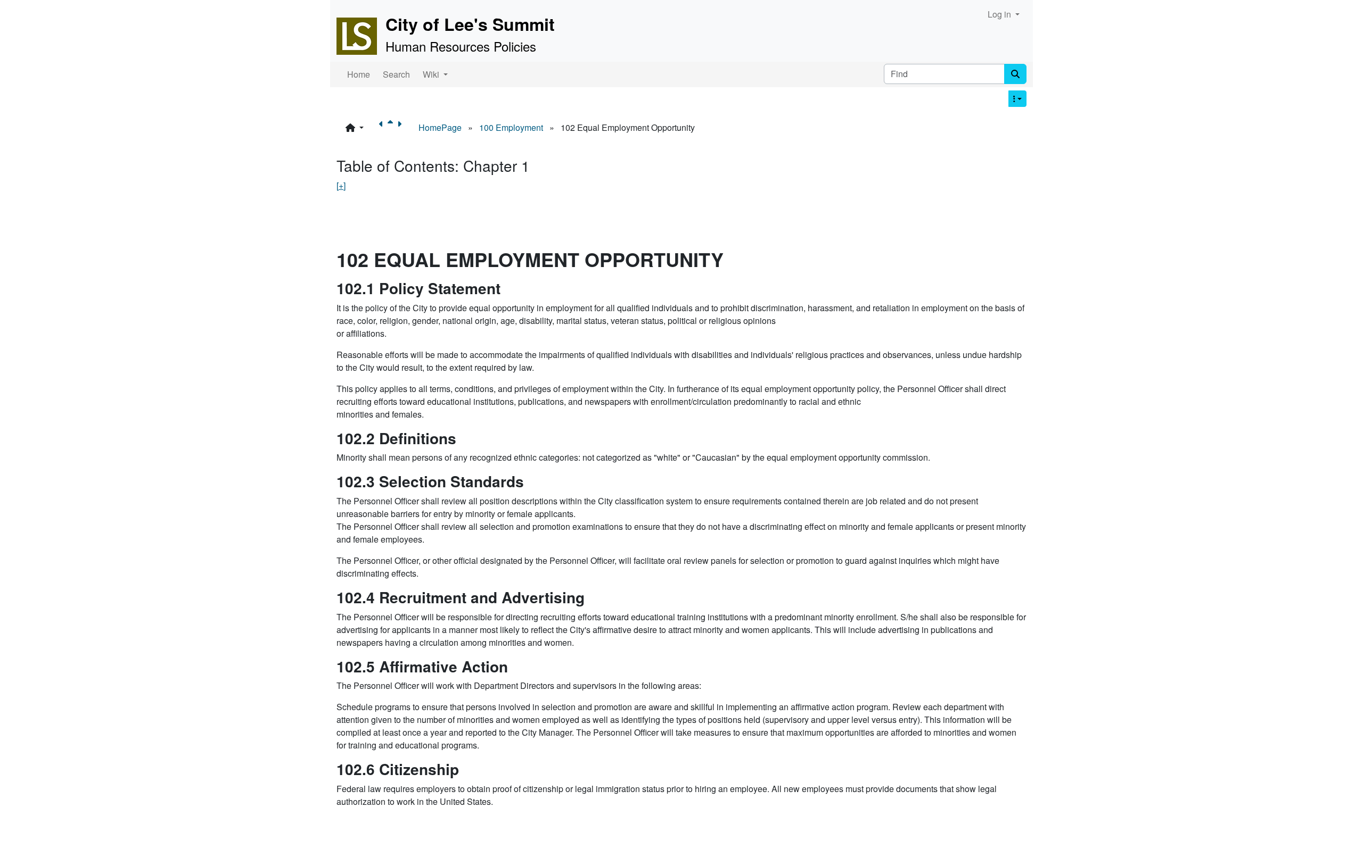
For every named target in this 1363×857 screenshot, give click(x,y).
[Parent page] (392, 128)
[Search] (1015, 74)
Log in (1000, 14)
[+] (341, 185)
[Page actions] (1017, 98)
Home (358, 74)
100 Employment (511, 127)
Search (396, 74)
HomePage (440, 127)
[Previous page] (383, 128)
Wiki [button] (432, 74)
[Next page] (401, 128)
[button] (355, 128)
